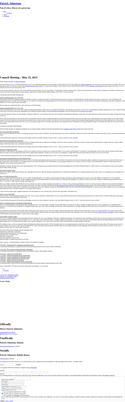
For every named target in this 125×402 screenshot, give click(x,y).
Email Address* (5, 386)
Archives (9, 13)
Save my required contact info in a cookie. (14, 392)
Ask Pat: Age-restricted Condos (8, 276)
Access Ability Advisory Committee (103, 212)
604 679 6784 (3, 334)
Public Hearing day (86, 84)
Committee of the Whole (70, 129)
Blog (4, 11)
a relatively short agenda (95, 86)
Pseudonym (4, 384)
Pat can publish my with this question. (16, 395)
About (5, 14)
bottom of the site (109, 375)
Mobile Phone (5, 390)
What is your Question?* (8, 379)
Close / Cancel (9, 401)
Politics (16, 275)
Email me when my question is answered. (14, 393)
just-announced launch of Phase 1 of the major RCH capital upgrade (75, 185)
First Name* (4, 381)
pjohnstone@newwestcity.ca (7, 332)
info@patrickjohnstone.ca (7, 346)
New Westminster (9, 275)
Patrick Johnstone (10, 3)
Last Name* (4, 383)
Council (2, 275)
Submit (2, 401)
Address (3, 388)
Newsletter (6, 16)
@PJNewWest (4, 358)
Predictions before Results (7, 278)
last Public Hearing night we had (33, 86)
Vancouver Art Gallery (86, 111)
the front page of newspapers (56, 111)
